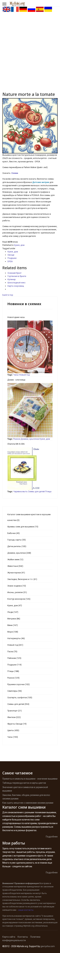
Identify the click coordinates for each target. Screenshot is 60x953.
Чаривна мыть (20, 491)
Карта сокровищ (16, 286)
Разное (16, 439)
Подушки (12, 258)
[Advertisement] (30, 44)
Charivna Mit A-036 (15, 444)
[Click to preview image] (30, 125)
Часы (16, 375)
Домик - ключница (16, 380)
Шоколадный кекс (16, 282)
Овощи (11, 255)
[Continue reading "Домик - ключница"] (30, 410)
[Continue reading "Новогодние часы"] (30, 346)
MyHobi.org (29, 926)
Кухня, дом (19, 245)
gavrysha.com (47, 946)
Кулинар (12, 279)
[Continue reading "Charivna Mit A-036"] (30, 468)
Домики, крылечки (30, 439)
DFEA (10, 261)
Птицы (48, 491)
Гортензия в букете (17, 276)
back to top (7, 295)
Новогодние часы (16, 317)
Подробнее (52, 836)
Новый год (24, 375)
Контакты (23, 937)
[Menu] (4, 4)
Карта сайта (8, 937)
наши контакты (25, 910)
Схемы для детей (36, 491)
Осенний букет (15, 273)
